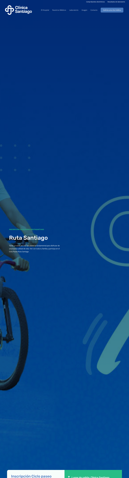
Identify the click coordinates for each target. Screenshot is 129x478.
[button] (112, 10)
